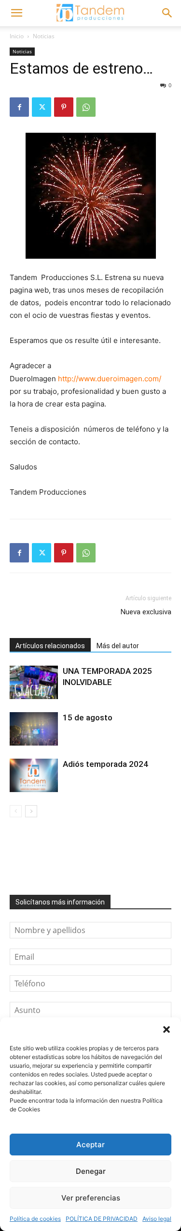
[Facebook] (19, 107)
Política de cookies (35, 1218)
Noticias (44, 36)
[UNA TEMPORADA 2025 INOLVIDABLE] (34, 682)
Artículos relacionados (50, 646)
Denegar (91, 1171)
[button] (166, 1029)
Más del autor (118, 646)
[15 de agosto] (34, 729)
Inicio (17, 36)
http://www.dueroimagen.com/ (109, 378)
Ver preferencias (90, 1197)
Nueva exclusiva (146, 612)
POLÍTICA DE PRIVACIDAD (102, 1218)
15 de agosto (87, 717)
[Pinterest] (63, 107)
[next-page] (31, 811)
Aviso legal (156, 1218)
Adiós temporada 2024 (105, 764)
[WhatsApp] (86, 107)
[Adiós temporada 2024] (34, 775)
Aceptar (90, 1144)
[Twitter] (41, 107)
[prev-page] (16, 811)
